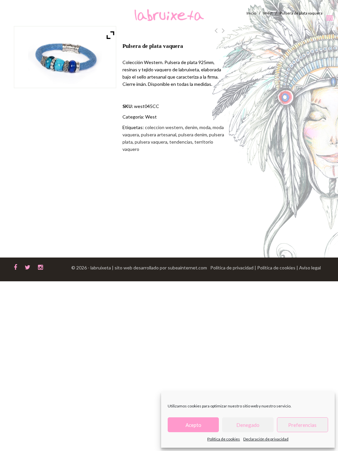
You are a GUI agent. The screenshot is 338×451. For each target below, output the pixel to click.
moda (205, 127)
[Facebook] (15, 266)
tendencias (180, 142)
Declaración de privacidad (265, 438)
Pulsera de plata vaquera (216, 34)
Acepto (193, 425)
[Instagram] (40, 266)
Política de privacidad (232, 267)
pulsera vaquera (151, 142)
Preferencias (302, 425)
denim (191, 127)
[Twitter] (27, 266)
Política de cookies (223, 438)
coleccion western (164, 127)
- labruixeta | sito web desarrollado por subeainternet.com (147, 267)
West (151, 117)
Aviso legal (310, 267)
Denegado (247, 425)
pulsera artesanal (158, 134)
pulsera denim (192, 134)
